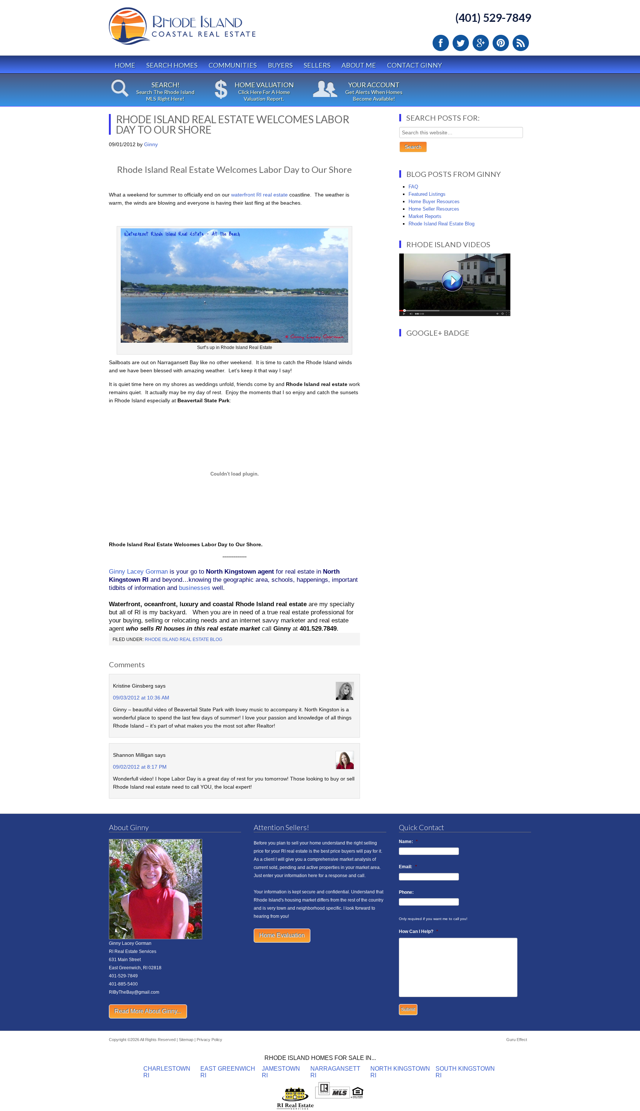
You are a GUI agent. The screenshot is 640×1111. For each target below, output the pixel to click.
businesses (194, 587)
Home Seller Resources (434, 209)
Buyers (280, 65)
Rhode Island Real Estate (198, 29)
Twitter (461, 43)
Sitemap (186, 1039)
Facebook (441, 43)
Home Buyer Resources (434, 201)
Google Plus (481, 43)
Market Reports (425, 216)
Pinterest (501, 43)
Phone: (406, 892)
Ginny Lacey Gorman (138, 571)
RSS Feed (521, 43)
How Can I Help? (418, 931)
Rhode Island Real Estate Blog (183, 639)
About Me (358, 65)
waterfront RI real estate (259, 195)
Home (124, 65)
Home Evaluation (282, 935)
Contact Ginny (414, 65)
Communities (233, 65)
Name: (408, 841)
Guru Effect (516, 1039)
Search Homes (171, 65)
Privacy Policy (209, 1039)
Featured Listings (427, 194)
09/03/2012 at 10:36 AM (141, 698)
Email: (408, 866)
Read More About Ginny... (147, 1011)
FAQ (413, 186)
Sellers (317, 65)
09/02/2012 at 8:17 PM (140, 767)
